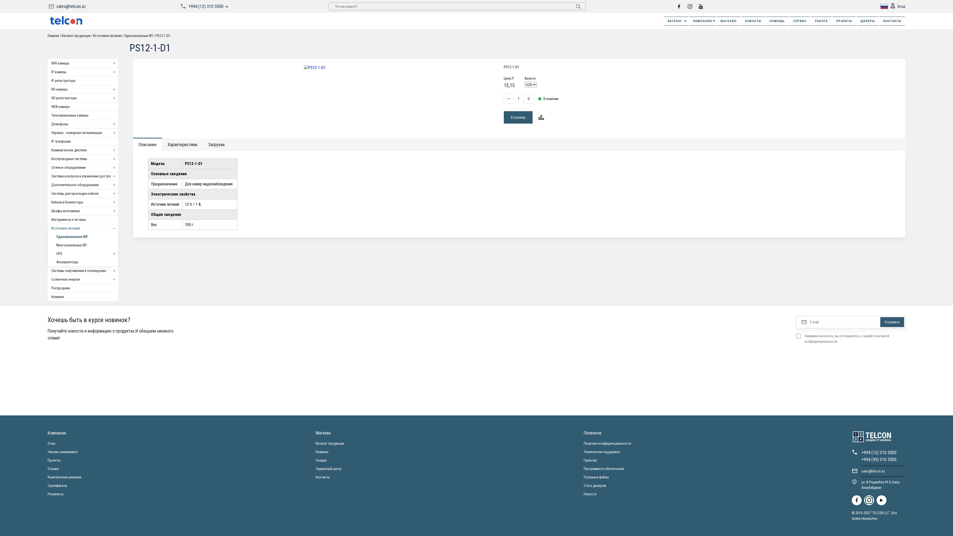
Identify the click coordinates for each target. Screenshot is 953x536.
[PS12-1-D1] (314, 67)
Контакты (323, 477)
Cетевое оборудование (68, 167)
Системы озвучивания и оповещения (78, 271)
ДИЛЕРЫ (867, 21)
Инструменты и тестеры (68, 220)
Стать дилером (595, 486)
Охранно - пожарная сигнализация (76, 133)
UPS (59, 254)
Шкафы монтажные (65, 211)
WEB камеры (60, 107)
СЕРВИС (800, 21)
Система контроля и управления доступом (82, 176)
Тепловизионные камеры (69, 115)
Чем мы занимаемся (63, 452)
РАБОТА (821, 21)
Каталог (675, 21)
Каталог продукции (330, 443)
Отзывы (53, 469)
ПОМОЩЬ (777, 21)
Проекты (54, 460)
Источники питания (65, 228)
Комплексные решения (64, 477)
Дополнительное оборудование (75, 185)
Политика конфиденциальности (607, 443)
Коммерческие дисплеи (69, 150)
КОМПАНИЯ (702, 21)
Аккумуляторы (67, 262)
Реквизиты (56, 494)
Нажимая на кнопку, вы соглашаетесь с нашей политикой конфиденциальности (847, 338)
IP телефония (61, 141)
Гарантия (590, 460)
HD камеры (59, 89)
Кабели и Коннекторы (67, 202)
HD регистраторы (64, 98)
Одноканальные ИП (72, 237)
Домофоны (59, 124)
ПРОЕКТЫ (844, 21)
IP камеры (58, 72)
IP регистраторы (63, 81)
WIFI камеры (60, 63)
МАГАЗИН (728, 21)
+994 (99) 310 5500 (878, 459)
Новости (590, 494)
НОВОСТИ (753, 21)
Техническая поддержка (602, 452)
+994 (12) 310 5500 (205, 6)
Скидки (321, 460)
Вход (901, 6)
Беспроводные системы (69, 159)
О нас (52, 443)
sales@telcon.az (71, 6)
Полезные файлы (596, 477)
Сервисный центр (328, 469)
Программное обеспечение (604, 469)
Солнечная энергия (65, 279)
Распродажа (60, 288)
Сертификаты (57, 486)
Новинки (57, 297)
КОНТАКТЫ (892, 21)
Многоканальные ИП (71, 245)
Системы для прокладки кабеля (75, 194)
